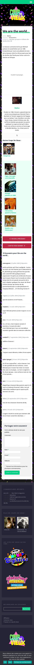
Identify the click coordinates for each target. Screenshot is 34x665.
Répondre (24, 263)
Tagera (5, 296)
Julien (4, 409)
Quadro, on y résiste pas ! (9, 229)
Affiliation (6, 618)
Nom (6, 450)
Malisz (9, 36)
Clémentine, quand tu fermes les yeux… (10, 212)
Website (7, 461)
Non (10, 662)
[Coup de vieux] (17, 22)
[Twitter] (17, 135)
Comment (8, 435)
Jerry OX (6, 493)
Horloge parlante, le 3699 (10, 194)
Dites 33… (7, 530)
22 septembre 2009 (14, 348)
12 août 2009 (14, 307)
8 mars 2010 (16, 359)
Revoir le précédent (18, 239)
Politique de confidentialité (22, 662)
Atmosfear (13, 495)
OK (5, 662)
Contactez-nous (8, 620)
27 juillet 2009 (13, 296)
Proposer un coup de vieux (11, 622)
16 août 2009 (10, 320)
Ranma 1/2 (13, 499)
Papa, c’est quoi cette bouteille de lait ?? (10, 177)
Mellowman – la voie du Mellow (22, 530)
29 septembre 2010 (14, 398)
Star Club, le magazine (18, 493)
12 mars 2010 (11, 381)
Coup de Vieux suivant (15, 246)
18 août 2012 (12, 409)
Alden (4, 398)
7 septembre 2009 (15, 337)
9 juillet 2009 (16, 263)
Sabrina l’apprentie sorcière (18, 497)
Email (6, 455)
